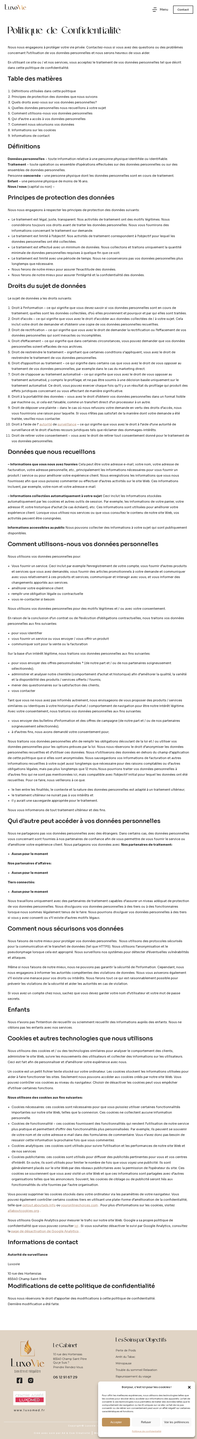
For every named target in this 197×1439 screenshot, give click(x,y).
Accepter (116, 1422)
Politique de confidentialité (146, 1431)
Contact (183, 9)
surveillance (67, 424)
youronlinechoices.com (79, 1205)
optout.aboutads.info (39, 1205)
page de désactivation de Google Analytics (45, 1231)
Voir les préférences (176, 1422)
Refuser (146, 1422)
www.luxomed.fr (29, 1410)
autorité (45, 424)
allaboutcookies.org (23, 1211)
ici (76, 1226)
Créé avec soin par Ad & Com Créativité (62, 1433)
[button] (189, 1387)
